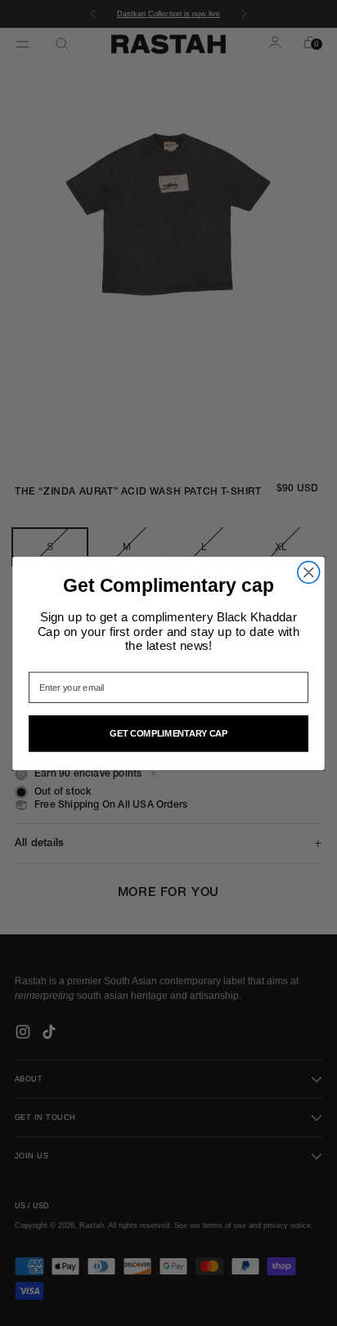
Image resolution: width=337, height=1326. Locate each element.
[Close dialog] (309, 573)
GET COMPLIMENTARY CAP (168, 732)
